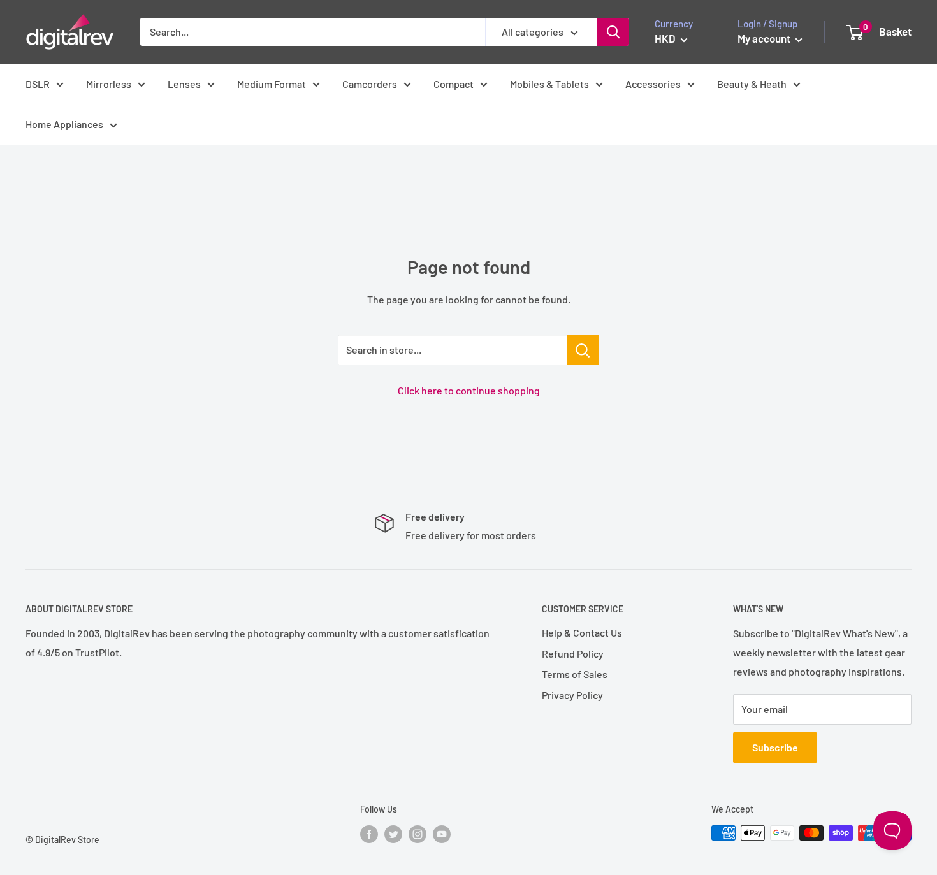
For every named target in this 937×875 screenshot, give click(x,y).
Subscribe (775, 747)
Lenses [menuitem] (184, 84)
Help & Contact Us (582, 632)
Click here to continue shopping (469, 390)
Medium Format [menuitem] (271, 84)
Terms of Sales (574, 674)
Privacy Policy (572, 695)
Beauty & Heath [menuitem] (752, 84)
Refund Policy (573, 653)
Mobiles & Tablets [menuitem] (549, 84)
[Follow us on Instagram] (417, 834)
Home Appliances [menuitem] (64, 124)
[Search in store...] (583, 350)
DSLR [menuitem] (37, 84)
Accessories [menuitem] (653, 84)
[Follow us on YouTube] (442, 834)
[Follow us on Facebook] (369, 834)
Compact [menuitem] (453, 84)
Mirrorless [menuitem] (108, 84)
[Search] (613, 32)
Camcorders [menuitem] (369, 84)
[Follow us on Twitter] (393, 834)
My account (764, 38)
